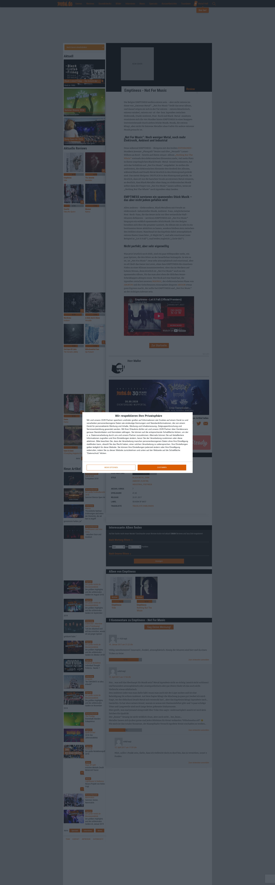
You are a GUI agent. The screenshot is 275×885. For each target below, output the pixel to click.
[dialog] (137, 442)
